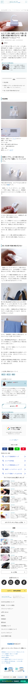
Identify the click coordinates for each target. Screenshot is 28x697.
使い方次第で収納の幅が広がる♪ (11, 90)
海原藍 (26, 494)
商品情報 (6, 82)
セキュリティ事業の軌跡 (5, 662)
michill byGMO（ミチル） (6, 10)
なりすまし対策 (19, 661)
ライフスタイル (16, 10)
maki (26, 536)
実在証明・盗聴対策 (5, 657)
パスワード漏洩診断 (5, 653)
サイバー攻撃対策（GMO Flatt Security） (8, 661)
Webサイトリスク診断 (13, 653)
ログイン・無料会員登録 (14, 590)
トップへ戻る (13, 440)
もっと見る (14, 572)
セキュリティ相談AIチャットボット (7, 655)
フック (14, 138)
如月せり (6, 42)
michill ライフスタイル (23, 486)
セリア (11, 150)
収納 (8, 184)
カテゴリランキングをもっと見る (14, 522)
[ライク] (26, 1)
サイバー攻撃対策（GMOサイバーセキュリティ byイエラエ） (12, 659)
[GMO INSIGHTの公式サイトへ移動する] (14, 643)
